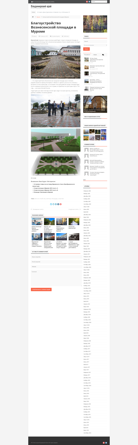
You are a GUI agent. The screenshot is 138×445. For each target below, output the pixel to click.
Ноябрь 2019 (87, 285)
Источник (33, 178)
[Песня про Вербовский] (74, 221)
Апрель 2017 (87, 367)
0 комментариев (56, 36)
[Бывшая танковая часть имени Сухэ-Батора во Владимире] (95, 104)
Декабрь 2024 (87, 214)
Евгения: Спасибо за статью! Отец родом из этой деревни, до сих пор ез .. (97, 168)
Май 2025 (86, 212)
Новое (95, 54)
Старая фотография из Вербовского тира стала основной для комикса (74, 244)
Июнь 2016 (86, 393)
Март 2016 (86, 401)
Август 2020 (86, 270)
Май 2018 (86, 333)
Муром (38, 17)
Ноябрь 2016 (87, 380)
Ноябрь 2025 (87, 199)
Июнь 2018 (86, 330)
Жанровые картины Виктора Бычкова (97, 66)
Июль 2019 (86, 296)
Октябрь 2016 (87, 383)
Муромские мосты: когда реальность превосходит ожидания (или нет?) (48, 245)
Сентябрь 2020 (87, 267)
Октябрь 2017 (87, 351)
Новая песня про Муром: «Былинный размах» (36, 229)
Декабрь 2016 (87, 377)
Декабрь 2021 (87, 251)
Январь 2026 (87, 193)
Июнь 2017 (86, 362)
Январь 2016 (87, 406)
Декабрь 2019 (87, 283)
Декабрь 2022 (87, 235)
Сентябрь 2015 (87, 417)
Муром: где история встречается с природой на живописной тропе (48, 230)
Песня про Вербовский (72, 227)
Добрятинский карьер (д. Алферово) (93, 31)
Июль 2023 (86, 227)
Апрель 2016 (87, 398)
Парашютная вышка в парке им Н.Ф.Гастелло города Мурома (97, 88)
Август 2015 (86, 419)
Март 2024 (86, 217)
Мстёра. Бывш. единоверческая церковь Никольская (96, 60)
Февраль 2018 (87, 341)
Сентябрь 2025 (87, 204)
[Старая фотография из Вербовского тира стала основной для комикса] (74, 236)
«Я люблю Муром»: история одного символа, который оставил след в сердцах (61, 244)
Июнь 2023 (86, 230)
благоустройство (40, 198)
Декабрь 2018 (87, 314)
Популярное (87, 54)
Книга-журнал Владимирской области (41, 442)
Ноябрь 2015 (87, 412)
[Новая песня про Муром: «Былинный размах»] (37, 221)
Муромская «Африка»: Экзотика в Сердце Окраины (37, 244)
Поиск (86, 49)
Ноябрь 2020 (87, 262)
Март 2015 (86, 430)
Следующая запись (74, 209)
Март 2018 (86, 338)
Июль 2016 (86, 391)
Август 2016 (86, 388)
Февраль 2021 (87, 256)
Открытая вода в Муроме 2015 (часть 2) (46, 190)
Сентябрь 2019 (87, 291)
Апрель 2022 (87, 243)
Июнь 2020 (86, 275)
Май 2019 (86, 301)
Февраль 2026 (87, 191)
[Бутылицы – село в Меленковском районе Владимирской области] (86, 81)
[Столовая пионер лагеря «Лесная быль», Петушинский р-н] (86, 73)
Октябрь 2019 (87, 288)
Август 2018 (86, 325)
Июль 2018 (86, 327)
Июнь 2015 (86, 425)
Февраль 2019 (87, 309)
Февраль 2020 (87, 277)
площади (54, 198)
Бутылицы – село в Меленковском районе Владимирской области (96, 81)
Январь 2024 (87, 222)
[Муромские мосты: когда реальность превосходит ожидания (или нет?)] (49, 236)
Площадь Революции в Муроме (43, 192)
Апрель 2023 (87, 233)
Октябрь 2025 (87, 201)
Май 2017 (86, 364)
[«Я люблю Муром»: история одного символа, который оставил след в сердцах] (61, 236)
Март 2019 (86, 306)
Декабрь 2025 (87, 196)
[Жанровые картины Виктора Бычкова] (86, 67)
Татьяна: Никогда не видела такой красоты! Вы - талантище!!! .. (97, 174)
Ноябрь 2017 (87, 348)
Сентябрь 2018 (87, 322)
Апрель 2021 (87, 254)
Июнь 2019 (86, 298)
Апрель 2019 (87, 304)
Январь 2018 (87, 343)
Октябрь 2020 (87, 264)
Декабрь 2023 (87, 225)
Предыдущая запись (38, 209)
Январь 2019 (87, 312)
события (60, 198)
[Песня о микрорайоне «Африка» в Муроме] (61, 221)
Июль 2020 (86, 272)
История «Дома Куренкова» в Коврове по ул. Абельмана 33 (53, 12)
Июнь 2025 (86, 209)
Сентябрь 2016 (87, 385)
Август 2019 (86, 293)
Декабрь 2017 (87, 346)
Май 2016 (86, 396)
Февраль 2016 (87, 404)
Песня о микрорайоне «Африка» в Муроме (60, 229)
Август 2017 (86, 356)
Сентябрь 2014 (87, 433)
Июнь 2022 (86, 241)
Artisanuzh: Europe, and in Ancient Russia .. (96, 155)
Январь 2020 (87, 280)
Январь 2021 (87, 259)
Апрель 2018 (87, 335)
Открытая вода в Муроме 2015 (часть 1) (46, 188)
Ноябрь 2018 (87, 317)
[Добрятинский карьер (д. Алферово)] (95, 24)
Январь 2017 (87, 375)
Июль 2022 (86, 238)
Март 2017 (86, 369)
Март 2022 (86, 246)
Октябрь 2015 (87, 414)
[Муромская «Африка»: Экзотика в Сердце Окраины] (37, 236)
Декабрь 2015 (87, 409)
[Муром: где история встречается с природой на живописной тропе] (49, 221)
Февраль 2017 (87, 372)
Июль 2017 (86, 359)
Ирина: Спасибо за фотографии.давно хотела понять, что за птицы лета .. (97, 150)
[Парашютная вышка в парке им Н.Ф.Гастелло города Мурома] (86, 89)
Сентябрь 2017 (87, 354)
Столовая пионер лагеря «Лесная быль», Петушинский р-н (97, 73)
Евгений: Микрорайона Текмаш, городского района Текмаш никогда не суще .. (97, 162)
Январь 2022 (87, 248)
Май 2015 (86, 427)
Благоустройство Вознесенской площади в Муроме (53, 27)
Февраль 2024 (87, 220)
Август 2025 (86, 206)
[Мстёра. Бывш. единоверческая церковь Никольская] (86, 60)
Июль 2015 (86, 422)
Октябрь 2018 (87, 319)
